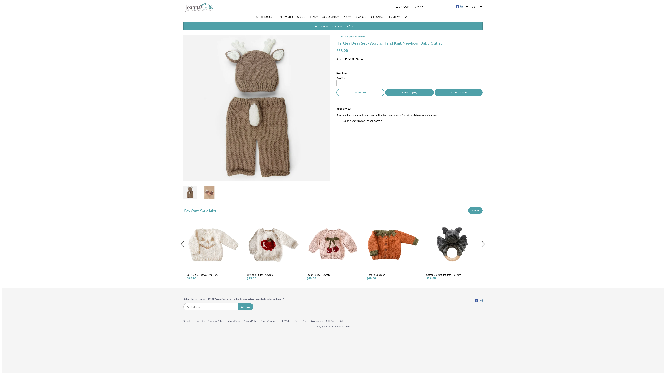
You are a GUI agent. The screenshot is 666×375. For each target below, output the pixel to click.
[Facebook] (457, 6)
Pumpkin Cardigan (375, 274)
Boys (304, 320)
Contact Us (199, 320)
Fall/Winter (285, 320)
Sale (342, 320)
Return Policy (233, 320)
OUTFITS (360, 36)
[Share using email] (362, 58)
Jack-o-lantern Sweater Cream (202, 274)
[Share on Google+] (357, 58)
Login (399, 6)
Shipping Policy (216, 320)
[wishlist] (469, 6)
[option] (213, 249)
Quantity (340, 78)
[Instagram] (461, 6)
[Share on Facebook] (346, 58)
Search (186, 320)
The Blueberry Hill (345, 36)
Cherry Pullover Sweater (319, 274)
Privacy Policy (250, 320)
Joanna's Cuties (342, 326)
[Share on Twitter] (349, 58)
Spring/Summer (268, 320)
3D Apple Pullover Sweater (260, 274)
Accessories (317, 320)
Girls (296, 320)
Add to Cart (360, 92)
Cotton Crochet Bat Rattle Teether (443, 274)
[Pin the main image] (353, 58)
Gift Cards (331, 320)
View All (475, 210)
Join (406, 6)
